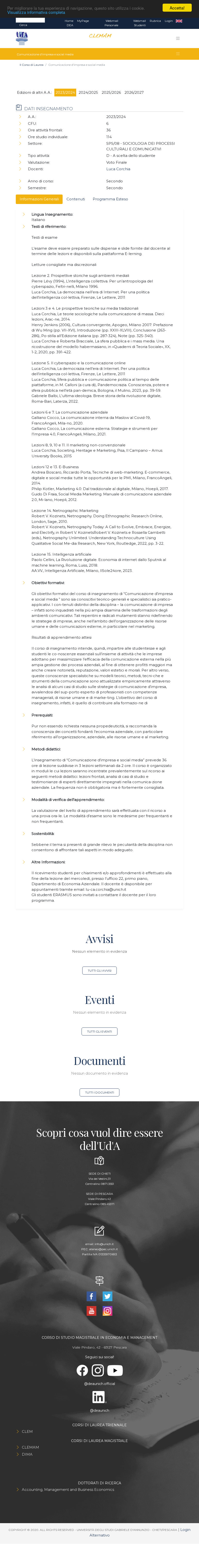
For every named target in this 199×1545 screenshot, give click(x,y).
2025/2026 (111, 92)
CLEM (27, 1431)
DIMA (27, 1454)
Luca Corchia (118, 169)
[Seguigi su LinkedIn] (99, 1397)
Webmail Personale (111, 23)
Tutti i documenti (99, 1092)
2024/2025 (88, 92)
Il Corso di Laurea (31, 65)
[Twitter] (107, 1296)
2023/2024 (65, 92)
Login (169, 21)
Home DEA (69, 23)
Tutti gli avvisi (99, 970)
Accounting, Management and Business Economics (68, 1489)
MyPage (83, 21)
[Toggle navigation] (178, 38)
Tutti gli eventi (99, 1031)
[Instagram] (107, 1310)
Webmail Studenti (139, 23)
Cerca (23, 25)
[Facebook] (92, 1296)
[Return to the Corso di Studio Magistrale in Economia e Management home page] (98, 38)
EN (179, 21)
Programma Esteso (110, 199)
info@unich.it (104, 1244)
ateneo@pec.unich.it (103, 1249)
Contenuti (75, 199)
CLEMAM (30, 1447)
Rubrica (155, 21)
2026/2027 (134, 92)
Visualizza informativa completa (36, 12)
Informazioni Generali (39, 199)
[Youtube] (92, 1310)
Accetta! (177, 8)
